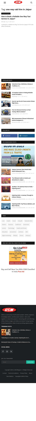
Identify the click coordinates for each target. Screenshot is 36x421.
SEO (27, 232)
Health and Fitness (21, 228)
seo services (13, 232)
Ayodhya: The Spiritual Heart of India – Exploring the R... (22, 187)
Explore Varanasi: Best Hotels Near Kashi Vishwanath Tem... (21, 170)
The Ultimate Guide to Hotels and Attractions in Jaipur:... (21, 179)
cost (3, 221)
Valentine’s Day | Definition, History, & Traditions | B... (22, 85)
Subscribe (30, 362)
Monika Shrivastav (16, 122)
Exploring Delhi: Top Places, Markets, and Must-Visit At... (23, 204)
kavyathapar (15, 96)
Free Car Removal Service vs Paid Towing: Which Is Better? (21, 110)
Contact (5, 373)
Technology (11, 228)
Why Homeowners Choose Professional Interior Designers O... (23, 119)
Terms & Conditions (13, 373)
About (30, 373)
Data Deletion (10, 376)
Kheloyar (28, 235)
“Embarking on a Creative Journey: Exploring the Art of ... (15, 337)
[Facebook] (3, 351)
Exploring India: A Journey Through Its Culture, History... (22, 196)
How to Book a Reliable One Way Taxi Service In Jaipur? (15, 17)
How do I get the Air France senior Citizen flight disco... (23, 102)
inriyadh (20, 221)
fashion (4, 224)
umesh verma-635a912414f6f (18, 87)
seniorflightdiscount (16, 105)
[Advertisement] (18, 40)
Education (4, 232)
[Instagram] (7, 351)
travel (14, 221)
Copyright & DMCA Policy (21, 376)
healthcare (18, 224)
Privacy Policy (23, 373)
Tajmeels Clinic (28, 221)
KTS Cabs (3, 21)
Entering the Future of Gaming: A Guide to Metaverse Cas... (16, 342)
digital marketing (6, 235)
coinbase (21, 232)
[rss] (11, 351)
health (8, 221)
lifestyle (15, 235)
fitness (21, 235)
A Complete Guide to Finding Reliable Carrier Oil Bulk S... (22, 93)
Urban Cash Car (15, 113)
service (4, 228)
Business (10, 224)
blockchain (26, 224)
